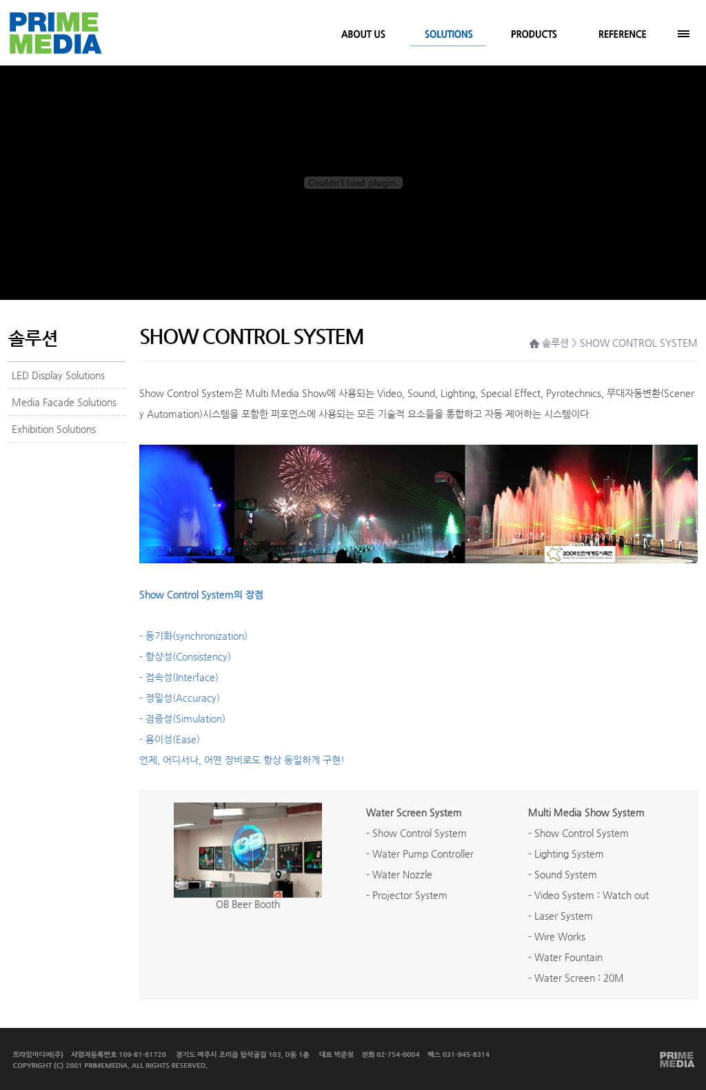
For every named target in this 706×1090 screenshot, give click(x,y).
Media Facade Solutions (64, 401)
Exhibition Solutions (54, 428)
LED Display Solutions (58, 375)
